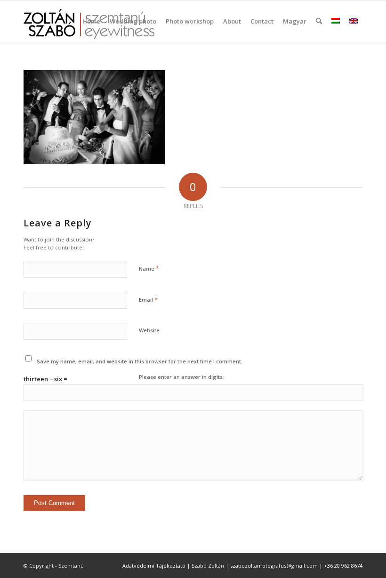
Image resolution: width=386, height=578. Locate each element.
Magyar (294, 21)
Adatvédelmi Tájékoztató (153, 565)
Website (149, 330)
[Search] (319, 21)
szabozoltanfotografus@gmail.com (274, 565)
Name (149, 268)
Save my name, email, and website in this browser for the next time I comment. (139, 361)
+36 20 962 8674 (343, 565)
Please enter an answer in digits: (181, 376)
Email (148, 299)
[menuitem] (91, 21)
